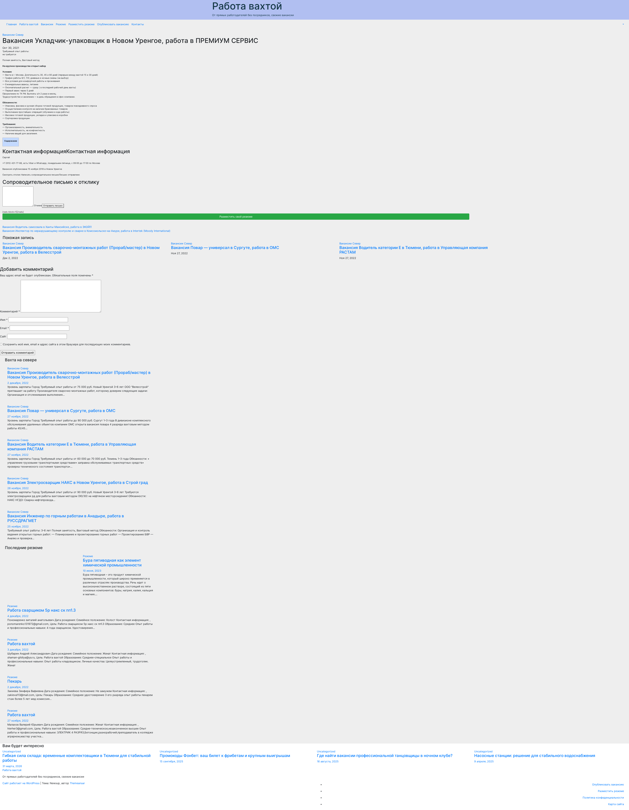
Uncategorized (11, 751)
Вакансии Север (13, 34)
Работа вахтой (247, 6)
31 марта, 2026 (12, 766)
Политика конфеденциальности (603, 797)
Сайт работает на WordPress (21, 783)
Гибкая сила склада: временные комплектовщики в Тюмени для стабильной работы (76, 758)
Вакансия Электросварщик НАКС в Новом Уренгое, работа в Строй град (77, 482)
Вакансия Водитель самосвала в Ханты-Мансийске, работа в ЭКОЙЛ (47, 227)
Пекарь (14, 681)
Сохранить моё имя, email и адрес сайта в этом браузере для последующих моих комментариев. (67, 344)
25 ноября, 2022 (18, 526)
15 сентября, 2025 (171, 761)
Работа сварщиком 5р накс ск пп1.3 (41, 610)
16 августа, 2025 (328, 761)
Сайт (3, 336)
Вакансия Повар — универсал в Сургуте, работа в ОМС (225, 247)
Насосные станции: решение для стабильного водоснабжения (534, 755)
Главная (11, 24)
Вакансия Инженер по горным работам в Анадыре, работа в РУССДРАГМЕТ (65, 518)
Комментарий (10, 311)
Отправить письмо (53, 205)
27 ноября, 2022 (18, 416)
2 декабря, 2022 (18, 383)
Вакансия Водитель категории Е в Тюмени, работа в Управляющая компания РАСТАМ (413, 250)
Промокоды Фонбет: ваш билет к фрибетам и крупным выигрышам (225, 755)
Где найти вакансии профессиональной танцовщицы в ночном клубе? (385, 755)
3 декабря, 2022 (18, 649)
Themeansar (77, 783)
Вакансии (47, 24)
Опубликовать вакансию (113, 24)
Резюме (61, 24)
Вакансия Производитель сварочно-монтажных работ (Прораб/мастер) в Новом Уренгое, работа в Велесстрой (81, 250)
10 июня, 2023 (92, 570)
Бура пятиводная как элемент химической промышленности (112, 562)
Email (4, 328)
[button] (623, 24)
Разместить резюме (81, 24)
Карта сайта (616, 804)
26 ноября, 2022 (18, 488)
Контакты (138, 24)
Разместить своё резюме (235, 216)
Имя (4, 319)
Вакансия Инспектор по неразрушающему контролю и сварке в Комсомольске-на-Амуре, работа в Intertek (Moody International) (86, 230)
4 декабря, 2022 (18, 616)
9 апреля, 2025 (484, 761)
